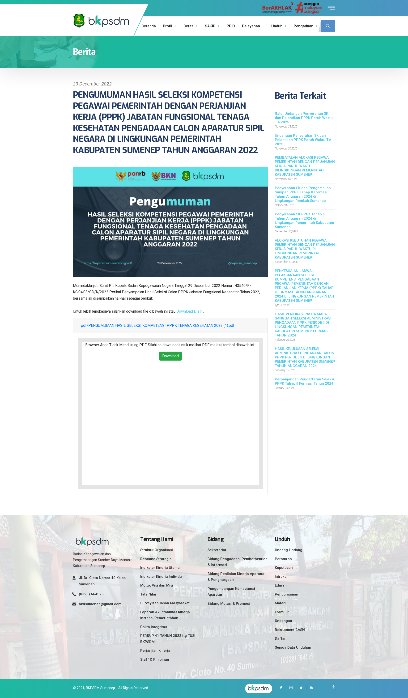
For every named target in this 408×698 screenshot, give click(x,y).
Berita (188, 26)
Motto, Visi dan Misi (156, 585)
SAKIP (210, 26)
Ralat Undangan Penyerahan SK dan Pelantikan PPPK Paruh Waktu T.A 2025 (304, 117)
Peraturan (283, 559)
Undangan (283, 621)
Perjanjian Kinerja (155, 650)
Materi (280, 603)
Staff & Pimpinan (154, 659)
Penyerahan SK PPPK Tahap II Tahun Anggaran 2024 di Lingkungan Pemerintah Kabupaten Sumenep (304, 220)
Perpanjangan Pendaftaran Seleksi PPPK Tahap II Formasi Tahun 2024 (304, 381)
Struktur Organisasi (156, 550)
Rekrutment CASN (290, 630)
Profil (167, 26)
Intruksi (281, 577)
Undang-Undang (288, 550)
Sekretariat (217, 550)
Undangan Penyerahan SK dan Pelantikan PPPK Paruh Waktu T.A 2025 (303, 139)
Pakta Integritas (153, 627)
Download (170, 356)
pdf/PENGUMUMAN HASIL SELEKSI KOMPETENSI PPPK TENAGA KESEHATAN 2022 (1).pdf (157, 325)
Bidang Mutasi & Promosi (229, 603)
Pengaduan (303, 26)
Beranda (148, 26)
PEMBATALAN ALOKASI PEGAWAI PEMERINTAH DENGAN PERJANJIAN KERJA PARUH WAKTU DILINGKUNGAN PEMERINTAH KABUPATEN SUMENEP (305, 166)
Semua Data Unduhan (293, 647)
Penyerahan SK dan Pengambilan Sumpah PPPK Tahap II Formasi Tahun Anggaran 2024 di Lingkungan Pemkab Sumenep (303, 194)
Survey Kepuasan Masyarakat (165, 603)
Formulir (282, 612)
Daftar (280, 638)
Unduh (276, 26)
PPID (231, 26)
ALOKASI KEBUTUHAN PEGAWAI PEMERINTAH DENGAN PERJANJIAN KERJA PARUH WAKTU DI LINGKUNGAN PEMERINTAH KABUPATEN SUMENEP (305, 249)
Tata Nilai (148, 594)
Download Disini (189, 311)
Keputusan (284, 568)
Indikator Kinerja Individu (161, 577)
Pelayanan (251, 26)
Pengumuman (286, 594)
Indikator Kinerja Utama (160, 568)
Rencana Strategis (155, 559)
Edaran (281, 585)
